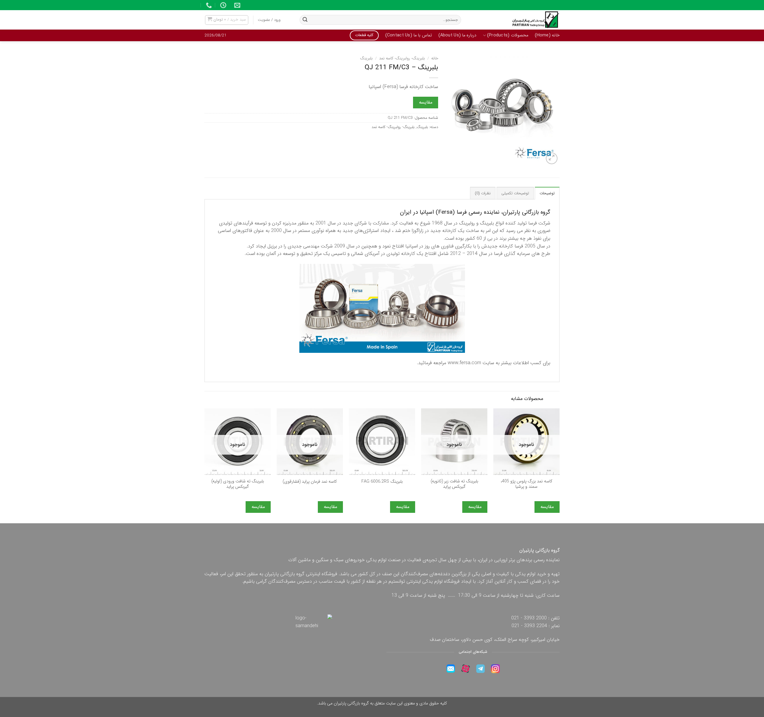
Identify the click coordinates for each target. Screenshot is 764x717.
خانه (434, 58)
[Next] (204, 465)
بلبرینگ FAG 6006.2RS (382, 482)
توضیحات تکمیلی (515, 193)
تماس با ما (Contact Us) (408, 35)
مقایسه (425, 102)
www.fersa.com (464, 363)
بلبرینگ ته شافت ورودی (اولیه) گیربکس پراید (237, 484)
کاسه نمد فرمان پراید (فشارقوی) (310, 482)
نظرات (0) (483, 193)
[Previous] (559, 465)
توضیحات (547, 193)
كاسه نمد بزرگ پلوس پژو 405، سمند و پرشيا (526, 484)
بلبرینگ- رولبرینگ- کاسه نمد (402, 58)
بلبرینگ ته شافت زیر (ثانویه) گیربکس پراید (454, 484)
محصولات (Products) (507, 35)
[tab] (547, 193)
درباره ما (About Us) (457, 35)
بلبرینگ (366, 58)
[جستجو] (305, 20)
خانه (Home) (547, 35)
